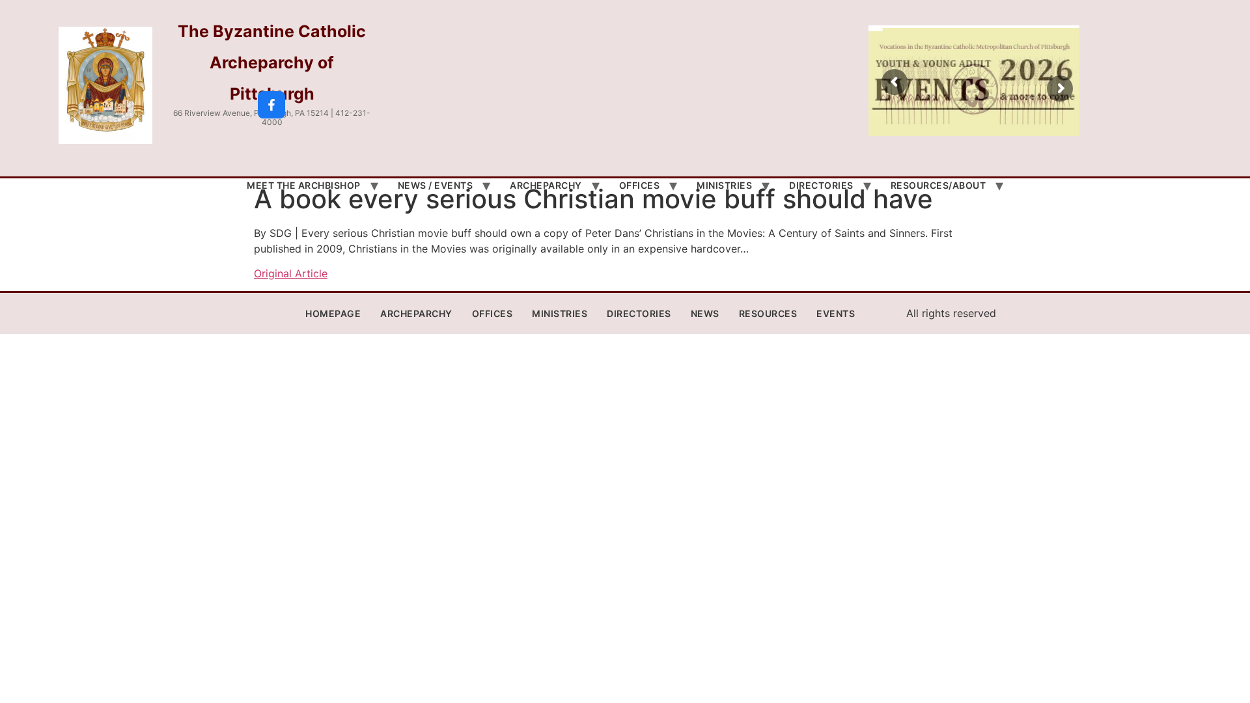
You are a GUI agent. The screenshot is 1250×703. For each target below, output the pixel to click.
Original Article (290, 273)
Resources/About (938, 185)
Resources (768, 313)
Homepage (333, 313)
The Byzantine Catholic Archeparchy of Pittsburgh (272, 62)
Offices (639, 185)
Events (835, 313)
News (705, 313)
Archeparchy (546, 185)
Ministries (724, 185)
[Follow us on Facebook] (271, 104)
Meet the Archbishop (304, 185)
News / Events (435, 185)
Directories (821, 185)
